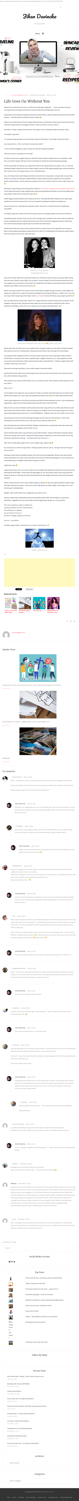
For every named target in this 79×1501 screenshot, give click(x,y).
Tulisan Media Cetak (66, 1497)
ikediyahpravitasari (19, 968)
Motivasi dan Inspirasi (37, 95)
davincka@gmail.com (21, 95)
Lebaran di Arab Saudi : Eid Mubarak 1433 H (38, 1305)
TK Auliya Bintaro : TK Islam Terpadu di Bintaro (21, 1414)
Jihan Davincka (39, 16)
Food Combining (31, 1497)
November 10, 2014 (26, 1164)
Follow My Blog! (39, 1355)
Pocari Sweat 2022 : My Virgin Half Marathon (20, 1399)
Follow (31, 589)
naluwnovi (16, 1008)
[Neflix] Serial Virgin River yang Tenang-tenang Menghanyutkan (44, 1300)
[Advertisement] (39, 572)
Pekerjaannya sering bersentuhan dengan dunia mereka (57, 188)
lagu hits (38, 296)
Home (8, 1497)
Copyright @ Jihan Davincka (33, 1492)
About (14, 1497)
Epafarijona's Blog (27, 1167)
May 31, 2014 (35, 846)
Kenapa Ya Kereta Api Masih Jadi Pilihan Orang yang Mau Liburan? (27, 1406)
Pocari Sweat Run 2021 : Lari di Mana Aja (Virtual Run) (23, 1443)
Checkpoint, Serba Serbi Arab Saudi (36, 1342)
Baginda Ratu (17, 866)
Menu (37, 33)
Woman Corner (41, 1497)
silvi (13, 916)
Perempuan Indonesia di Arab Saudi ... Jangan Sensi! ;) (42, 1289)
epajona (15, 1164)
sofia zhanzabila (18, 1124)
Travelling (21, 1497)
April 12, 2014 (27, 777)
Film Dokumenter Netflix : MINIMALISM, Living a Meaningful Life (25, 722)
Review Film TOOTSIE (32, 1311)
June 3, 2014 (33, 1102)
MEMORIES (6, 758)
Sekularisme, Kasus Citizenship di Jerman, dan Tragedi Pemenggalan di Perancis (31, 685)
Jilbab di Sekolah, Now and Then (35, 1283)
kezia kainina (16, 777)
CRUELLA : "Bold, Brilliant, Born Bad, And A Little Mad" (42, 1316)
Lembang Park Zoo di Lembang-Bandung (19, 1428)
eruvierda (15, 1045)
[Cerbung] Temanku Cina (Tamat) (35, 1322)
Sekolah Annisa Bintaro (14, 1391)
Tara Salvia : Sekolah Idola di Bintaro (18, 1421)
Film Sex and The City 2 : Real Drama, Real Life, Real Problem (44, 1278)
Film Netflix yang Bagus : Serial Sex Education (39, 1294)
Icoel (14, 1219)
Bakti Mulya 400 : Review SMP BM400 (18, 1384)
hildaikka (19, 826)
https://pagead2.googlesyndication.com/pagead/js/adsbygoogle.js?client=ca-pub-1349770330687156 (31, 1)
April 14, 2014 (29, 826)
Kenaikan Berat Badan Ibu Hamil (16, 1436)
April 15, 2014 (25, 1045)
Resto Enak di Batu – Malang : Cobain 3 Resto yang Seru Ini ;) (25, 1376)
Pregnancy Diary (53, 1497)
